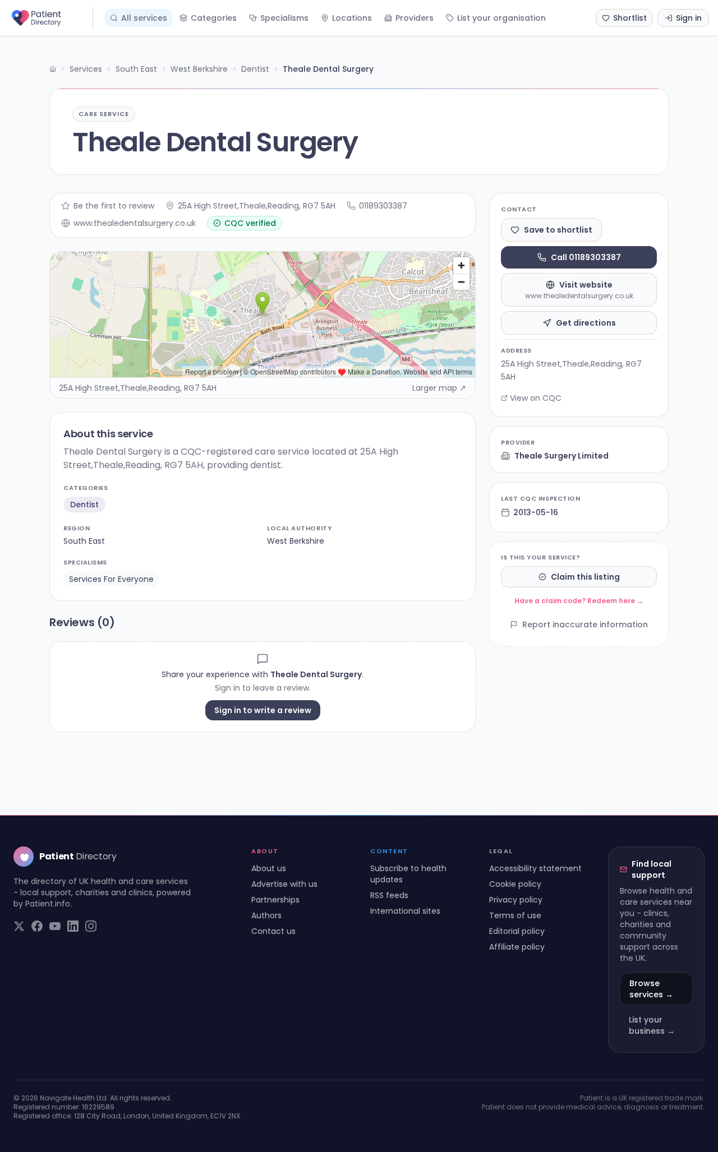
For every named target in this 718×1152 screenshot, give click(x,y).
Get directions (586, 323)
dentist (84, 504)
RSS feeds (389, 895)
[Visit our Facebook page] (37, 926)
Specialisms (284, 18)
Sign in (689, 18)
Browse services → (651, 989)
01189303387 (383, 205)
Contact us (273, 931)
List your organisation (501, 18)
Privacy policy (515, 899)
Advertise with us (284, 884)
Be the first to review (113, 205)
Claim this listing (585, 576)
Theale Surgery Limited (561, 455)
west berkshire (295, 541)
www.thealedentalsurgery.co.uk (134, 223)
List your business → (652, 1025)
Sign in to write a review (262, 710)
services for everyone (111, 579)
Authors (266, 915)
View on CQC (535, 398)
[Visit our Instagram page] (90, 926)
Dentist (255, 69)
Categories (214, 18)
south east (84, 541)
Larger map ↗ (439, 388)
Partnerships (275, 899)
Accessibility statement (535, 868)
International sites (405, 911)
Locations (352, 18)
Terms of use (515, 915)
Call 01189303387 (586, 257)
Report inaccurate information (585, 624)
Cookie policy (515, 884)
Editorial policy (517, 931)
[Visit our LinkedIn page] (73, 926)
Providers (414, 18)
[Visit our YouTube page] (55, 926)
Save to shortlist (558, 229)
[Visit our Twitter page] (19, 926)
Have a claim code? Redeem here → (578, 600)
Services (86, 69)
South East (136, 69)
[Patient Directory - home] (51, 18)
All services (144, 18)
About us (268, 868)
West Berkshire (199, 69)
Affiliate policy (517, 946)
